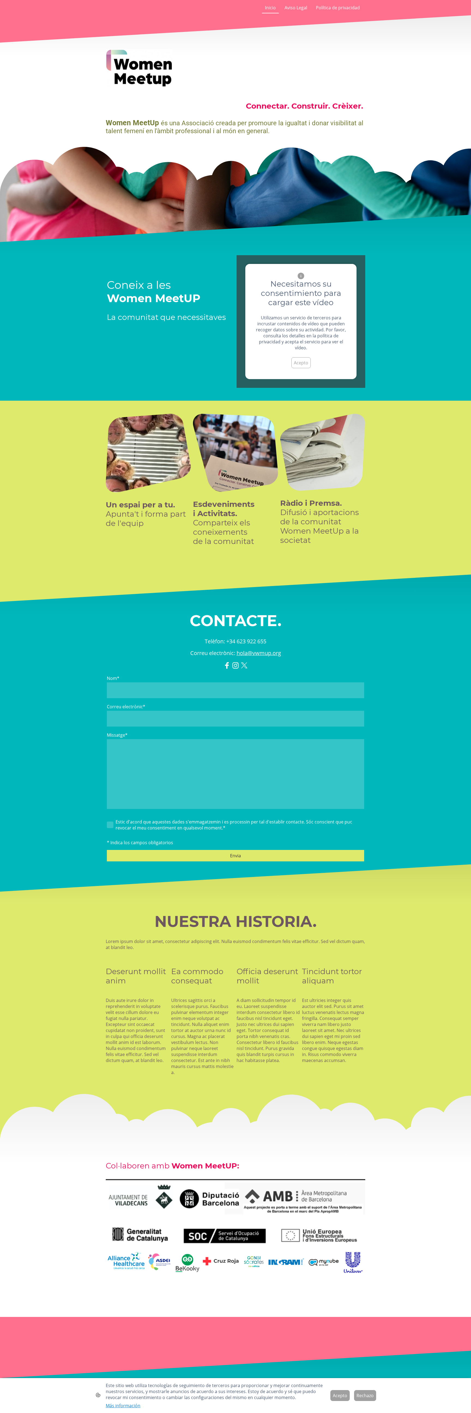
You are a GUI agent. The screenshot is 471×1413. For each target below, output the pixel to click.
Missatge (117, 735)
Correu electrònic (126, 707)
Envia (235, 856)
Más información (123, 1406)
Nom (113, 678)
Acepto (301, 363)
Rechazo (365, 1396)
